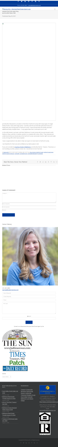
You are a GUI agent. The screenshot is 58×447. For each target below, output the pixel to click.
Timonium (24, 395)
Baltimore (23, 399)
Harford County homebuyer (8, 153)
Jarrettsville (17, 153)
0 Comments (40, 153)
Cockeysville (29, 389)
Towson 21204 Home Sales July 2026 (10, 420)
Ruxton (23, 393)
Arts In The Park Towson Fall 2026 (9, 403)
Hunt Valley (24, 397)
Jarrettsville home (23, 153)
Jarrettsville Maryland (32, 153)
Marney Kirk (6, 152)
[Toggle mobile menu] (55, 9)
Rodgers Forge (31, 395)
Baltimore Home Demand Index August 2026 (9, 408)
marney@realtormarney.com (34, 5)
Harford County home (48, 152)
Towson (23, 389)
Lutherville (28, 393)
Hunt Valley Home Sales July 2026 (10, 392)
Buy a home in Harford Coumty (36, 152)
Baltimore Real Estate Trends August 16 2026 (8, 414)
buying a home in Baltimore (23, 147)
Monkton (23, 391)
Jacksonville (29, 391)
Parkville (30, 397)
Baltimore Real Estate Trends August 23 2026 (8, 397)
